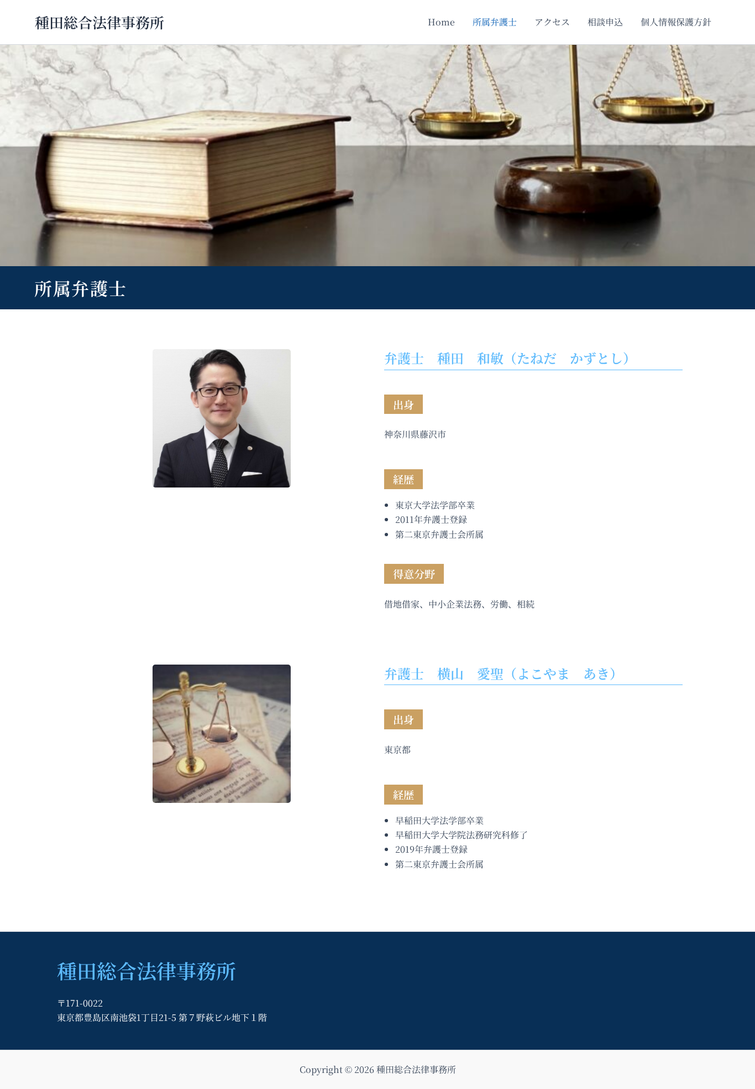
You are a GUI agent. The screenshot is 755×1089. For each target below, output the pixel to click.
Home (441, 21)
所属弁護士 (495, 21)
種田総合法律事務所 (99, 22)
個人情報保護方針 (676, 21)
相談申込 (605, 21)
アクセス (552, 21)
